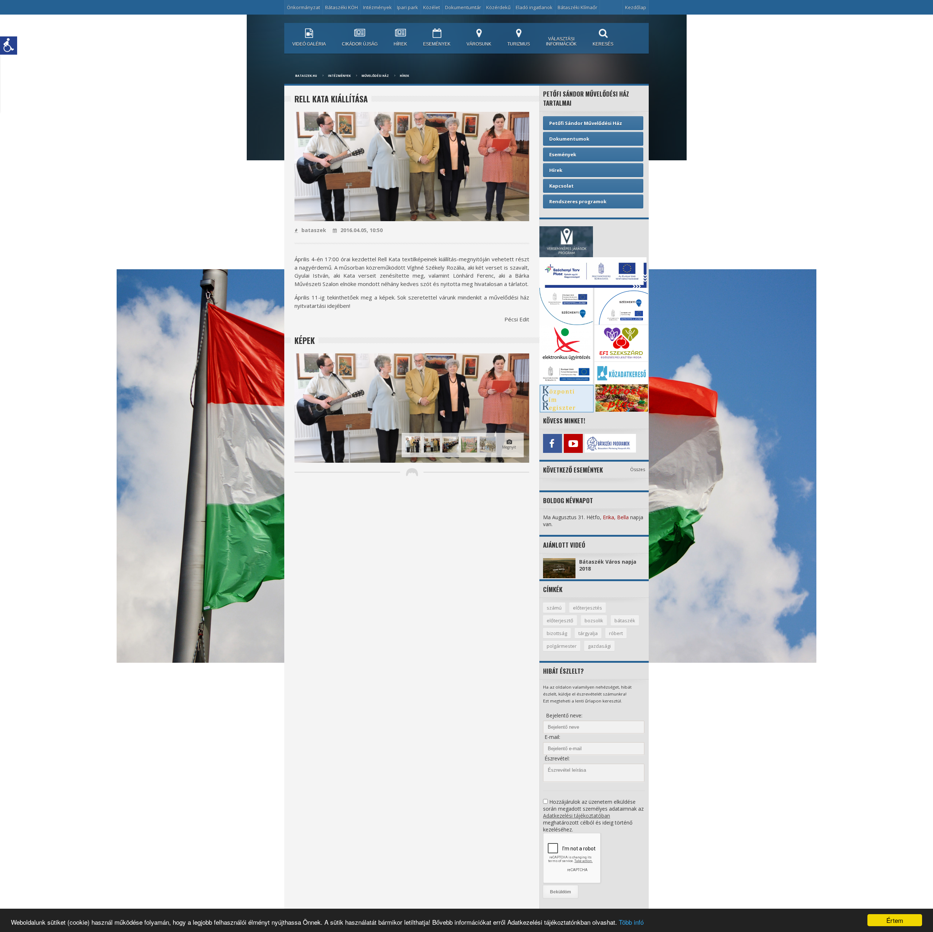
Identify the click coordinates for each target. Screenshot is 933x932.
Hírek (404, 76)
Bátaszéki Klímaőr (577, 7)
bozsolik (594, 620)
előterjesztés (587, 607)
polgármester (562, 646)
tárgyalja (588, 633)
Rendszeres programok (577, 201)
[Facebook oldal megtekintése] (552, 443)
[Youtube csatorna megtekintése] (573, 443)
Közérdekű (498, 7)
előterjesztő (560, 620)
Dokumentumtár (463, 7)
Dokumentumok (569, 139)
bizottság (557, 633)
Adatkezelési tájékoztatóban (576, 815)
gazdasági (599, 646)
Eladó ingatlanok (534, 7)
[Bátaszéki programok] (594, 443)
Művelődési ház (375, 76)
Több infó (631, 922)
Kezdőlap (635, 7)
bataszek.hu (306, 76)
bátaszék (624, 620)
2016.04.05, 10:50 (361, 230)
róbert (616, 633)
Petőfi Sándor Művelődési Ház (585, 123)
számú (554, 607)
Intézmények (339, 76)
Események (562, 154)
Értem (894, 920)
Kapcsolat (561, 186)
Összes (637, 469)
